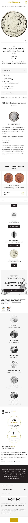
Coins (8, 6)
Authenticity (3, 97)
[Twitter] (11, 499)
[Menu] (11, 307)
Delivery (10, 97)
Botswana (12, 6)
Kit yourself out (14, 226)
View (14, 265)
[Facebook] (9, 499)
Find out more (14, 290)
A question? (23, 97)
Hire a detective (14, 245)
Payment (17, 97)
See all (14, 205)
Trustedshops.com (17, 302)
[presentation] (3, 41)
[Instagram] (16, 499)
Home (3, 6)
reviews (6, 303)
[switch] (8, 310)
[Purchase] (22, 193)
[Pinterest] (14, 499)
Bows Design (8, 513)
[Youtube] (19, 499)
